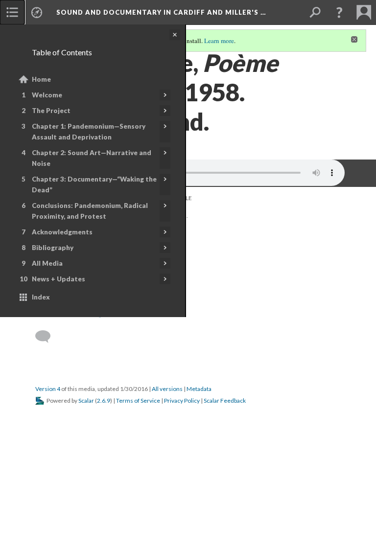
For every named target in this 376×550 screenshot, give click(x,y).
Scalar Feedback (225, 400)
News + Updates (58, 279)
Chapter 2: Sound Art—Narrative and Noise (91, 158)
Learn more (219, 40)
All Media (47, 263)
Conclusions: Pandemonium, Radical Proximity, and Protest (90, 211)
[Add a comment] (47, 336)
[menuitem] (12, 12)
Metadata (199, 388)
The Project (51, 111)
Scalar (86, 400)
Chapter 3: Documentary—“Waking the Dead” (94, 184)
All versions (167, 388)
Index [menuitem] (41, 297)
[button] (339, 12)
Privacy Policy (182, 400)
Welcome (47, 95)
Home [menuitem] (41, 79)
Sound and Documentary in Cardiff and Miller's (161, 12)
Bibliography (52, 248)
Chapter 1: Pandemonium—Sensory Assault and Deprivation (88, 131)
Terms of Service (138, 400)
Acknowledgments (62, 232)
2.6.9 (103, 400)
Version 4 (47, 388)
